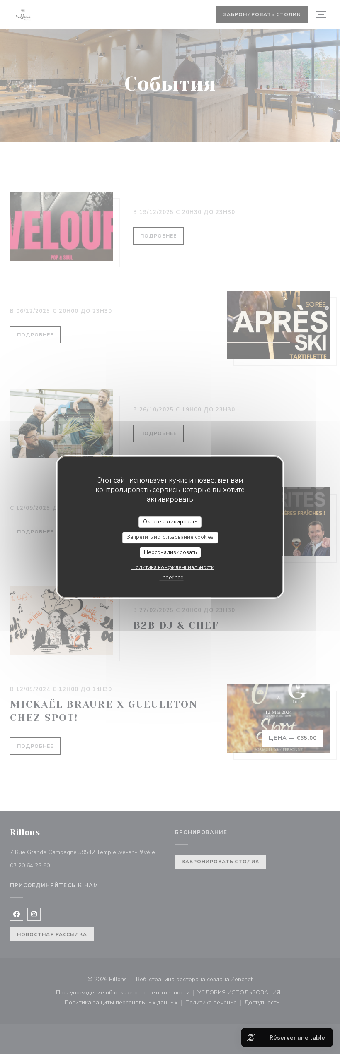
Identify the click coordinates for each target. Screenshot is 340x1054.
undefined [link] (172, 577)
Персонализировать (170, 552)
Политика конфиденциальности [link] (172, 567)
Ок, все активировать (170, 522)
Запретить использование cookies (170, 537)
